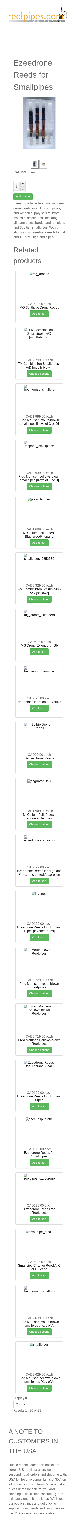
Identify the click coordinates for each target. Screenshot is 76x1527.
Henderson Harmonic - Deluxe (39, 702)
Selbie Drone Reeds (39, 758)
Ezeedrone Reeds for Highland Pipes (39, 1098)
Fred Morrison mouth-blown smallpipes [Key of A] (39, 1323)
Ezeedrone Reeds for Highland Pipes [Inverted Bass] (39, 929)
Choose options (39, 373)
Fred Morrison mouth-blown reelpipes (39, 985)
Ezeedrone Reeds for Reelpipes (39, 1210)
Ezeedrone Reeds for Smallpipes (39, 1154)
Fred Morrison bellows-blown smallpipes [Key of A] (39, 1379)
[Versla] (38, 16)
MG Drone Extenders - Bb (39, 645)
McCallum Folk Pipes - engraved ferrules (39, 816)
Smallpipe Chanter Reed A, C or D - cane (39, 1267)
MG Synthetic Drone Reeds (39, 307)
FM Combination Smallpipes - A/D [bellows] (39, 591)
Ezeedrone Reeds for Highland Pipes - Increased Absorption (39, 872)
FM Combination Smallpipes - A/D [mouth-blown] (39, 365)
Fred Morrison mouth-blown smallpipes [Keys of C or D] (39, 421)
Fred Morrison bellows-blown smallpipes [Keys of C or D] (39, 478)
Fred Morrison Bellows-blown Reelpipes (39, 1041)
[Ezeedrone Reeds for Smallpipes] (39, 123)
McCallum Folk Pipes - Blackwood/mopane (39, 534)
